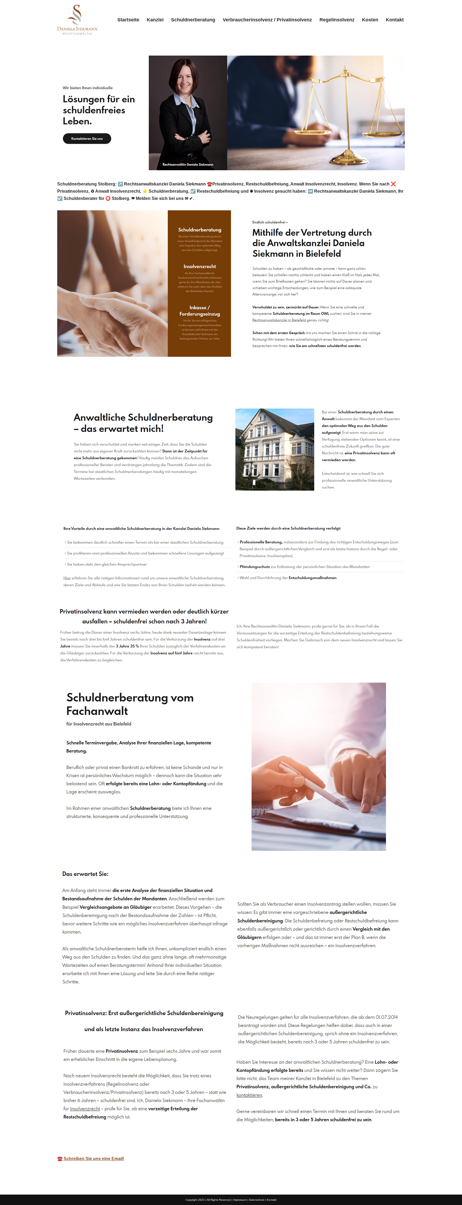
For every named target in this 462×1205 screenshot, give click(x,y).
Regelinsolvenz (337, 19)
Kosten (370, 19)
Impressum (240, 1199)
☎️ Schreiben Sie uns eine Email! (90, 1158)
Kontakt (395, 19)
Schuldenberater (82, 386)
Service (126, 386)
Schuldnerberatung (193, 19)
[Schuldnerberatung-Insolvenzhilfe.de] (77, 20)
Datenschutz (256, 1199)
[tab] (83, 386)
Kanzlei (155, 19)
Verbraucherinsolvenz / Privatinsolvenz (267, 19)
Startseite (128, 19)
